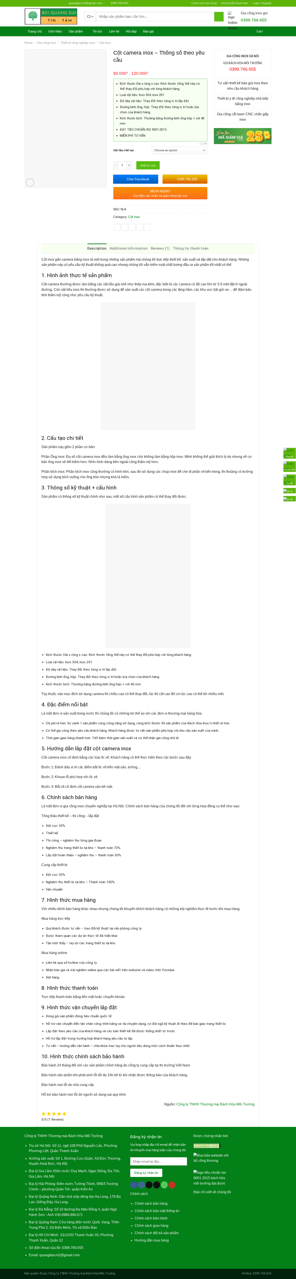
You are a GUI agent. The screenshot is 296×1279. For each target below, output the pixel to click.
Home (28, 42)
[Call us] (46, 3)
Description (97, 248)
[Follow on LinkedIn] (55, 3)
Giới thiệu (55, 31)
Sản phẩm (75, 31)
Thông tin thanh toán (190, 248)
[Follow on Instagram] (30, 3)
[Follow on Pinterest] (50, 3)
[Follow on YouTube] (58, 3)
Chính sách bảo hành (151, 1218)
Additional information (129, 248)
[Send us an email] (42, 3)
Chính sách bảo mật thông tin (157, 1211)
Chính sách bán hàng (204, 3)
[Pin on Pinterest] (139, 227)
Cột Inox (105, 42)
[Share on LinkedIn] (147, 227)
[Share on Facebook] (117, 227)
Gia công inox (46, 42)
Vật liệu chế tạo (123, 150)
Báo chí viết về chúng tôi (212, 1192)
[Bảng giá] (289, 453)
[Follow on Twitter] (38, 3)
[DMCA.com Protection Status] (207, 1145)
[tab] (97, 249)
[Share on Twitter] (124, 227)
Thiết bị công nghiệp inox (77, 42)
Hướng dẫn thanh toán (234, 3)
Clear (203, 143)
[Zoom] (30, 183)
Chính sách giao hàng (151, 1225)
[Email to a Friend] (132, 227)
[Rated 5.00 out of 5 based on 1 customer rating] (160, 68)
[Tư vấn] (289, 479)
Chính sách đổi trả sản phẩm (157, 1233)
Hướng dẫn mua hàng (152, 1240)
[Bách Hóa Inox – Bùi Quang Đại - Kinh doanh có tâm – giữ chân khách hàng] (51, 16)
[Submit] (219, 16)
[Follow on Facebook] (26, 3)
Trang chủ (35, 31)
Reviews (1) (160, 248)
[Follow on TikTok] (34, 3)
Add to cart (148, 165)
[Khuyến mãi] (289, 466)
